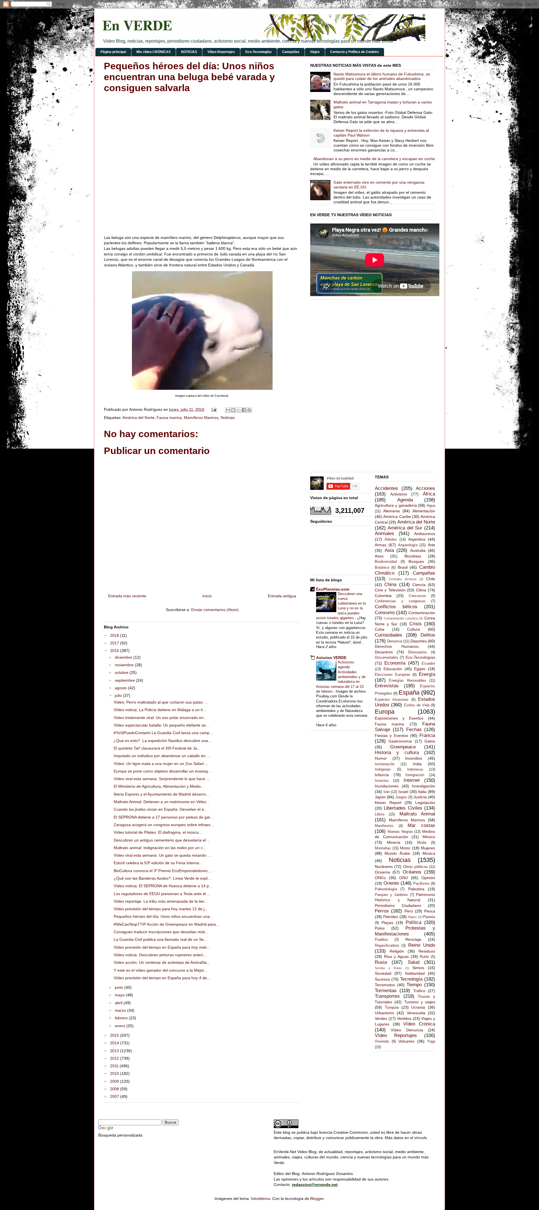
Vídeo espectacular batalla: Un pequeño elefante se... (161, 725)
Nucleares (384, 866)
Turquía (392, 1007)
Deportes (418, 641)
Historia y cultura (397, 752)
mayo (120, 995)
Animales (384, 533)
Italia (422, 791)
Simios (418, 967)
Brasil (403, 567)
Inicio (207, 596)
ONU (403, 877)
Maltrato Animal (417, 814)
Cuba (379, 629)
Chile (430, 579)
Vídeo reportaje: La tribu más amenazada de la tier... (160, 901)
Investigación (423, 786)
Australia (418, 550)
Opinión (428, 877)
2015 (115, 1035)
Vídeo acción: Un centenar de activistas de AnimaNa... (162, 962)
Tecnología (411, 979)
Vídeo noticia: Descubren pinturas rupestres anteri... (160, 955)
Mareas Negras (400, 832)
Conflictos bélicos (396, 606)
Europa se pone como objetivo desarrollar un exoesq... (162, 771)
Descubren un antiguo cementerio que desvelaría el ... (162, 840)
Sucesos (382, 979)
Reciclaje (413, 939)
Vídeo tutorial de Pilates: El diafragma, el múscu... (158, 832)
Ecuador (428, 663)
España (409, 692)
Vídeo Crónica (419, 1024)
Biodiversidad (386, 562)
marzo (121, 1010)
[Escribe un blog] (233, 410)
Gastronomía (400, 741)
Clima (421, 590)
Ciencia (419, 584)
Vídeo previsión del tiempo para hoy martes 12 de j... (161, 909)
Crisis (415, 623)
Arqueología (407, 545)
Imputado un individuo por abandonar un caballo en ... (162, 755)
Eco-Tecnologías (258, 52)
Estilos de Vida (417, 705)
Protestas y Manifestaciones (405, 931)
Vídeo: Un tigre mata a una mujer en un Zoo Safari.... (161, 763)
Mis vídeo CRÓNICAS (153, 52)
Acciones (425, 488)
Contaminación (421, 612)
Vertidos (404, 1018)
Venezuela (416, 1013)
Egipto (419, 669)
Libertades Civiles (403, 808)
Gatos (429, 741)
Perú (409, 911)
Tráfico (419, 990)
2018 (115, 635)
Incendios (413, 758)
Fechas (414, 729)
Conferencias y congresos (400, 601)
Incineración (384, 764)
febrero (122, 1018)
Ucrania (418, 1007)
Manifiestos (384, 826)
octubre (122, 672)
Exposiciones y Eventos (399, 718)
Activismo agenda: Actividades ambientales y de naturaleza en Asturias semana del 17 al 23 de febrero (341, 676)
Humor (381, 758)
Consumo (385, 612)
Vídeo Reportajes (221, 52)
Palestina (416, 889)
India (417, 764)
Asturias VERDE (331, 657)
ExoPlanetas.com (332, 589)
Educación (392, 669)
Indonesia (415, 769)
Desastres (384, 652)
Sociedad (383, 973)
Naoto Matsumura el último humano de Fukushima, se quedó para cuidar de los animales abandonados (382, 76)
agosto (121, 688)
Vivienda (382, 1041)
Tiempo (414, 984)
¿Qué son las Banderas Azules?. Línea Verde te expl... (162, 878)
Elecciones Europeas (392, 675)
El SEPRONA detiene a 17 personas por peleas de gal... (163, 817)
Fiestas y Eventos (391, 735)
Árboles (391, 539)
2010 (115, 1073)
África (429, 494)
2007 (115, 1096)
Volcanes (406, 1041)
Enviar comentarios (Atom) (215, 609)
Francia (427, 735)
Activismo (398, 494)
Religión (397, 951)
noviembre (125, 665)
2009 (115, 1081)
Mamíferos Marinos (201, 417)
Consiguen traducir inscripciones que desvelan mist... (161, 932)
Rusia (381, 962)
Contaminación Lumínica (401, 618)
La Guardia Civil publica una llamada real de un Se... (160, 939)
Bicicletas (413, 556)
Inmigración (414, 775)
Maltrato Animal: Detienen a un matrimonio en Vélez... (161, 801)
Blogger (317, 1198)
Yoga (431, 1041)
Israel (403, 791)
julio (119, 695)
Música (428, 853)
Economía (394, 663)
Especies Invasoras (391, 700)
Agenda (405, 500)
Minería (393, 842)
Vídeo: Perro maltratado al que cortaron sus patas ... (160, 702)
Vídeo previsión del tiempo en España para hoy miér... (162, 947)
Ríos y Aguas (396, 956)
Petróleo (390, 916)
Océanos (412, 872)
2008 (115, 1089)
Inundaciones (387, 786)
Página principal (113, 52)
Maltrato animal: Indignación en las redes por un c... (160, 847)
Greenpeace (403, 747)
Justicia (420, 797)
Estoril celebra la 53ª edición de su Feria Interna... (158, 863)
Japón (380, 797)
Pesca (429, 911)
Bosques (416, 561)
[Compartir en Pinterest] (249, 410)
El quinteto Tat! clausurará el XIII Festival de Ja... (157, 748)
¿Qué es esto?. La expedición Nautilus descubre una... (162, 740)
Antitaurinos (424, 533)
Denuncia (394, 641)
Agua (431, 506)
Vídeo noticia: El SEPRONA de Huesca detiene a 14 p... (163, 886)
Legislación (425, 802)
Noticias (228, 417)
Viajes (315, 52)
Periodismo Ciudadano (398, 905)
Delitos (428, 635)
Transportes (387, 996)
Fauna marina (169, 417)
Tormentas (386, 990)
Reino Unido (421, 945)
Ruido (424, 957)
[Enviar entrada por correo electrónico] (213, 409)
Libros (380, 814)
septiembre (125, 680)
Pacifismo (421, 884)
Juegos (401, 797)
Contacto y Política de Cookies (354, 52)
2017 (115, 643)
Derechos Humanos (397, 646)
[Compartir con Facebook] (244, 410)
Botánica (382, 568)
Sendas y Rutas (388, 968)
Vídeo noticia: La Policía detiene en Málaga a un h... (160, 709)
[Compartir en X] (238, 410)
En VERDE (137, 25)
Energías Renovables (407, 681)
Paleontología (386, 889)
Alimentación (423, 511)
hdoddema (260, 1198)
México (428, 837)
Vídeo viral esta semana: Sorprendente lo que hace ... (162, 778)
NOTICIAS (189, 52)
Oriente (391, 883)
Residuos (427, 951)
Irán (386, 792)
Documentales (386, 658)
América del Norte (138, 417)
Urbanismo (384, 1013)
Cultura (413, 629)
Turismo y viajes (419, 1002)
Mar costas (421, 825)
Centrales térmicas (403, 579)
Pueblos (381, 940)
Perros (382, 911)
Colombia (383, 595)
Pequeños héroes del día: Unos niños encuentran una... (163, 916)
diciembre (124, 657)
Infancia (382, 775)
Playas (387, 922)
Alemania (391, 511)
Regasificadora (387, 946)
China (390, 584)
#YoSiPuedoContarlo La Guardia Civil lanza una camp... (163, 732)
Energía (427, 674)
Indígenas (383, 769)
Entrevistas (387, 685)
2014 (115, 1043)
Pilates (412, 917)
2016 (115, 650)
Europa (384, 711)
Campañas (291, 52)
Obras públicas (415, 867)
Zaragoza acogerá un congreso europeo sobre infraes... (164, 824)
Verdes (381, 1018)
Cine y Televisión (390, 590)
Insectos (382, 781)
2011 (115, 1066)
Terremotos (385, 985)
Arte (431, 545)
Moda (421, 843)
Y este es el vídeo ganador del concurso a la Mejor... (160, 970)
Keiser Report (388, 802)
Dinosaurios (417, 652)
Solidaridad (415, 973)
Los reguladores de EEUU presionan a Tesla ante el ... (162, 893)
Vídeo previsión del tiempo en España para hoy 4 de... (162, 978)
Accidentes (386, 488)
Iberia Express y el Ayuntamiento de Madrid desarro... (161, 794)
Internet (412, 780)
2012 (115, 1058)
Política (413, 922)
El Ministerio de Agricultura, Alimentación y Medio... (159, 786)
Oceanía (382, 872)
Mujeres (428, 848)
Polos (380, 928)
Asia (389, 550)
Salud (413, 962)
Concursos (417, 596)
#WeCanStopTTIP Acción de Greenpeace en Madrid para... (166, 924)
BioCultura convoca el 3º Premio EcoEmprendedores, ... (163, 870)
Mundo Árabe (397, 853)
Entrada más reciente (127, 596)
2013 (115, 1050)
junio (119, 987)
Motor (405, 848)
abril (119, 1003)
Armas (380, 545)
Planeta (429, 917)
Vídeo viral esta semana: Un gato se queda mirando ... (162, 855)
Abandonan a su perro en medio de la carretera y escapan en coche (374, 158)
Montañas (383, 848)
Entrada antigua (282, 596)
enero (120, 1026)
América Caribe (397, 516)
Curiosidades (388, 635)
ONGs (380, 877)
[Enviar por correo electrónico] (228, 410)
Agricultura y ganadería (396, 505)
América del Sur (405, 528)
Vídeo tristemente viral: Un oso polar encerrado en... (160, 717)
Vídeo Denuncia (407, 1030)
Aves (379, 556)
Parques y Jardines (391, 895)
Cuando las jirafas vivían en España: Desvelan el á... (160, 809)
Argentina (416, 539)
